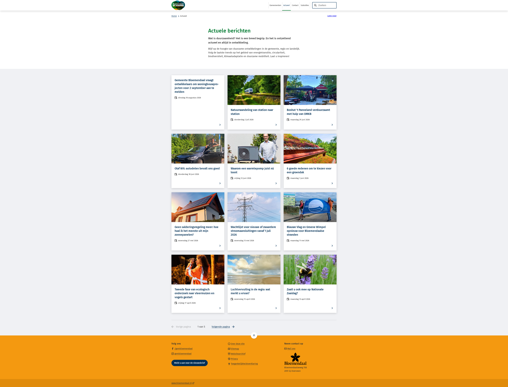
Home (174, 16)
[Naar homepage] (184, 5)
